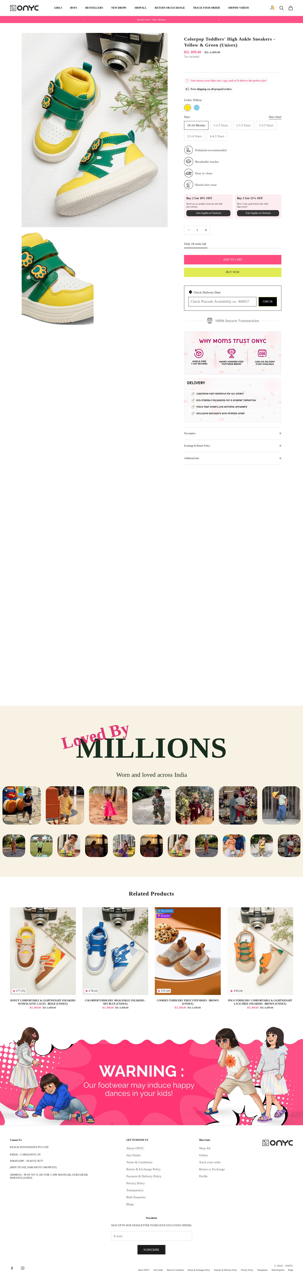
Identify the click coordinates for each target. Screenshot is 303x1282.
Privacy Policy (135, 1183)
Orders (203, 1155)
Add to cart (233, 259)
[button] (192, 64)
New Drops (118, 7)
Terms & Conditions (139, 1162)
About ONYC (135, 1148)
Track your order (210, 1162)
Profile (203, 1176)
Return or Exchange (170, 7)
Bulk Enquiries (136, 1197)
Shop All (141, 7)
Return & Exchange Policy (143, 1169)
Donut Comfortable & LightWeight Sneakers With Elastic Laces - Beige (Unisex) (42, 1002)
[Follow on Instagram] (23, 1268)
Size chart (275, 116)
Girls (58, 7)
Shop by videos (238, 7)
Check (268, 301)
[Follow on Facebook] (12, 1268)
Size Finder (133, 1155)
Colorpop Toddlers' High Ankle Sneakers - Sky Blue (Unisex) (115, 1002)
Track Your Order (206, 7)
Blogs (130, 1204)
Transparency (135, 1190)
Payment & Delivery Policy (144, 1176)
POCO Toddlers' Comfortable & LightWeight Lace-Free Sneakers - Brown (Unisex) (260, 1002)
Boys (73, 7)
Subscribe (151, 1249)
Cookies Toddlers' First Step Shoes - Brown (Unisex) (188, 1002)
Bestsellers (94, 7)
